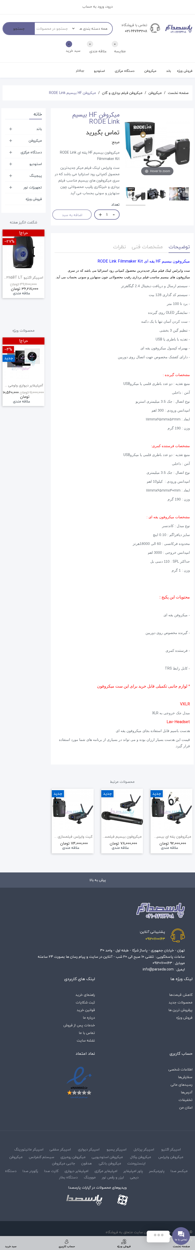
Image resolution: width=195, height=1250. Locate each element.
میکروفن (35, 140)
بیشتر (80, 70)
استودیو (35, 164)
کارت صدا (51, 1171)
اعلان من (185, 1107)
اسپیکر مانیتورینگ (28, 1149)
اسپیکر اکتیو (171, 1149)
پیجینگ (35, 175)
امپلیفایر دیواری (76, 1171)
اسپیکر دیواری (89, 1149)
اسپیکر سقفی (60, 1149)
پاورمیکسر (157, 1171)
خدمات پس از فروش (79, 1025)
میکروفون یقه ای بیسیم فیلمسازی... (171, 836)
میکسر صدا (179, 1171)
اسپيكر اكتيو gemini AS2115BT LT (23, 277)
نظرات (119, 246)
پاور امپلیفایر (133, 1171)
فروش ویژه (34, 199)
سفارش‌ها (185, 1077)
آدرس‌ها (186, 1092)
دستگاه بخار (68, 1177)
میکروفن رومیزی (73, 1157)
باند (39, 129)
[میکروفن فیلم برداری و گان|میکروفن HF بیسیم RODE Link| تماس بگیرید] (135, 195)
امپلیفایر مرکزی (105, 1171)
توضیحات (179, 246)
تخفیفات (185, 1100)
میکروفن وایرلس (170, 1157)
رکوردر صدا (30, 1171)
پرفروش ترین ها (180, 1010)
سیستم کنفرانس (41, 1157)
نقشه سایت (86, 1040)
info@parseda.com (158, 969)
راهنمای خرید (85, 995)
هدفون (86, 1163)
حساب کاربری (181, 1053)
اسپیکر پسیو (116, 1149)
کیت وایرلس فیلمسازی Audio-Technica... (72, 836)
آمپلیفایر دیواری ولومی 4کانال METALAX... (23, 385)
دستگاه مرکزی (31, 152)
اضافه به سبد (72, 215)
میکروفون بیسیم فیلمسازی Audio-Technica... (122, 836)
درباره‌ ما (89, 1017)
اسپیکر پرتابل (144, 1149)
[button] (42, 276)
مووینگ (90, 1177)
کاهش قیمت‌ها (180, 995)
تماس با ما (87, 1033)
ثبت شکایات (85, 1002)
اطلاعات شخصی (180, 1069)
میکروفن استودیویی (107, 1157)
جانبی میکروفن (63, 1163)
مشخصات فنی (147, 246)
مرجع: (115, 142)
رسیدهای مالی (181, 1084)
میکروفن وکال (140, 1157)
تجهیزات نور (33, 187)
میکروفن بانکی (110, 1163)
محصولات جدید (180, 1002)
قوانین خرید (86, 1010)
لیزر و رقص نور (113, 1177)
